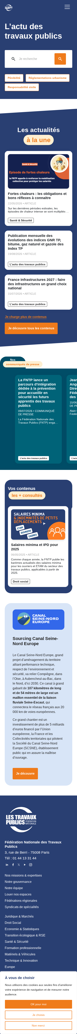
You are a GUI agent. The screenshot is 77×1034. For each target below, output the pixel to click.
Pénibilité (14, 77)
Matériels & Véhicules (20, 954)
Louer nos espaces (18, 894)
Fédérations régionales (21, 900)
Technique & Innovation (21, 960)
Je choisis (38, 1014)
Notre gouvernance (18, 881)
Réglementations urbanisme (48, 77)
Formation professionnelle (23, 948)
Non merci (38, 1025)
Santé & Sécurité (21, 220)
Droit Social (13, 922)
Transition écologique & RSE (25, 935)
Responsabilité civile (22, 87)
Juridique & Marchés (19, 916)
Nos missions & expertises (23, 875)
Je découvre (25, 773)
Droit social (20, 581)
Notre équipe (14, 888)
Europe (10, 967)
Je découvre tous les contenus (31, 328)
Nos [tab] (16, 362)
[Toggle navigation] (67, 7)
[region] (38, 1002)
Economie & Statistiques (22, 929)
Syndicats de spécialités (22, 907)
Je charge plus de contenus (26, 317)
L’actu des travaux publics (27, 264)
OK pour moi (38, 1004)
